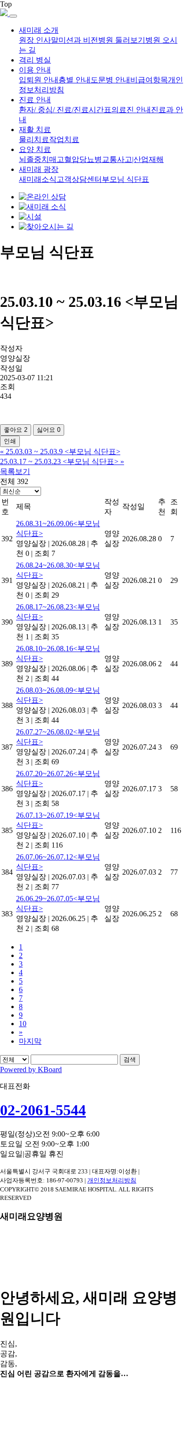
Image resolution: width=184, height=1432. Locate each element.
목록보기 (15, 471)
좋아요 (15, 429)
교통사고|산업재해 (133, 159)
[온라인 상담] (42, 197)
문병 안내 (114, 80)
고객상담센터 (79, 179)
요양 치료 (35, 149)
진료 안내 (35, 100)
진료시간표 (92, 110)
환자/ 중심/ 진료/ (46, 110)
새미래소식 (38, 179)
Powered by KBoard (31, 1069)
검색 (130, 1059)
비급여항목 (149, 80)
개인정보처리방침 (111, 1180)
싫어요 (48, 429)
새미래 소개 (39, 30)
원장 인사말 (39, 40)
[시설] (30, 217)
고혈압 (68, 159)
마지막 (30, 1041)
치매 (49, 159)
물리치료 (34, 139)
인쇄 (10, 441)
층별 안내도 (78, 80)
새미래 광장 (39, 169)
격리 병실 (35, 60)
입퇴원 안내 (39, 80)
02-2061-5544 (43, 1110)
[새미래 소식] (42, 207)
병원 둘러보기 (121, 40)
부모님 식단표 (125, 179)
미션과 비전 (78, 40)
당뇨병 (90, 159)
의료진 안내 (131, 110)
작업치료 (64, 139)
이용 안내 (35, 70)
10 (22, 1024)
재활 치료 (35, 129)
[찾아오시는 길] (46, 227)
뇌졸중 (30, 159)
